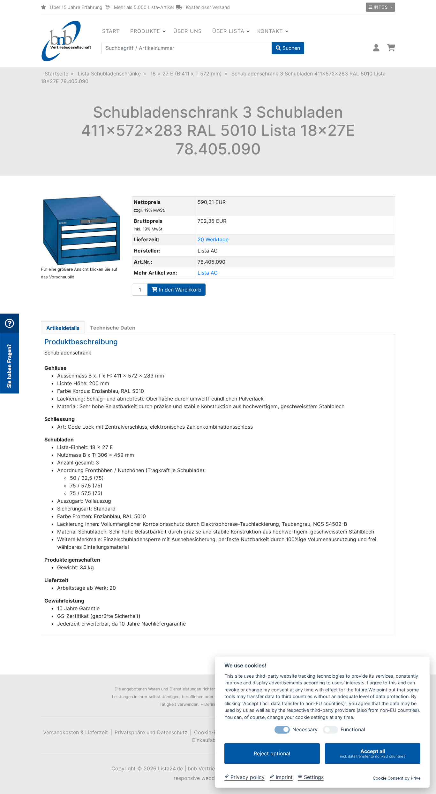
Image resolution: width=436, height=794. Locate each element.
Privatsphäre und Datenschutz (151, 732)
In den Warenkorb (179, 289)
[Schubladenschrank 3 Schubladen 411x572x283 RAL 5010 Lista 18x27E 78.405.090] (81, 230)
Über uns (187, 31)
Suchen (290, 48)
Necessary (305, 730)
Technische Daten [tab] (112, 327)
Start (111, 31)
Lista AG (208, 272)
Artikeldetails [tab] (62, 328)
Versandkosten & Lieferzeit (75, 732)
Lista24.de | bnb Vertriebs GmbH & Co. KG (209, 768)
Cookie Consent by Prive (396, 777)
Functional (353, 730)
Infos (380, 7)
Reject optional (272, 753)
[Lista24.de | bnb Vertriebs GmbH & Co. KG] (66, 41)
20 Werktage (213, 239)
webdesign (214, 778)
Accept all (372, 753)
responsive (187, 778)
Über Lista (228, 31)
